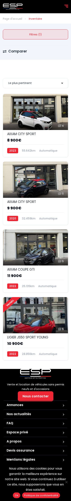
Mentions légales (21, 459)
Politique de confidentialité (41, 495)
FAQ (10, 423)
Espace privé (17, 432)
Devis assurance (20, 450)
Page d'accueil (12, 19)
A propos (14, 441)
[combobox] (35, 83)
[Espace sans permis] (13, 7)
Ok (16, 495)
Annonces (15, 405)
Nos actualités (19, 414)
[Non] (66, 482)
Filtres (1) (35, 34)
